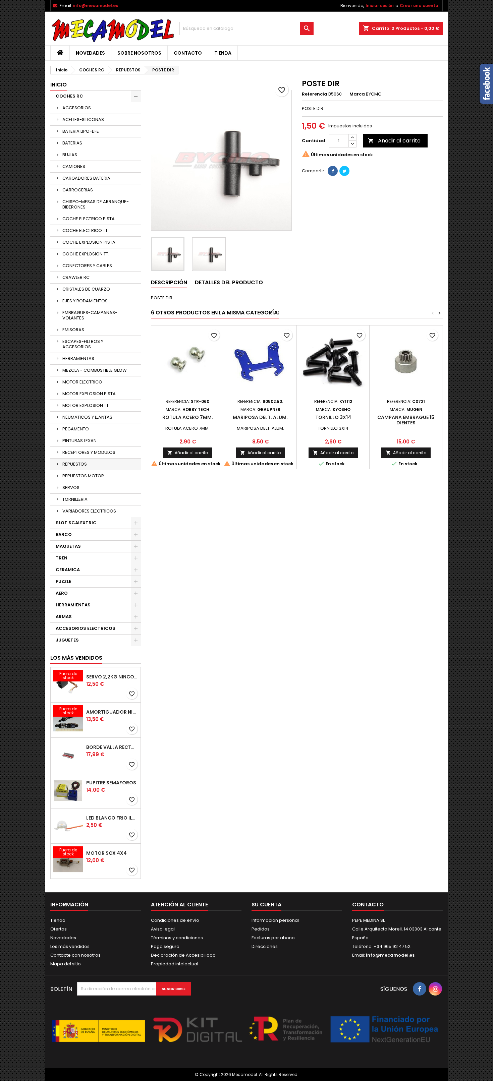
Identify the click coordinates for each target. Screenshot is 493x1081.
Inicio (58, 84)
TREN (61, 558)
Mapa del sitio (65, 964)
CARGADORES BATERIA (86, 178)
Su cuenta (266, 904)
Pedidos (261, 929)
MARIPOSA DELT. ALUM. (260, 417)
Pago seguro (165, 946)
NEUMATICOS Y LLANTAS (87, 417)
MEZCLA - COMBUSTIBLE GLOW (94, 370)
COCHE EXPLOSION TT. (85, 254)
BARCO (64, 534)
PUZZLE (63, 581)
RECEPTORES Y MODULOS (88, 452)
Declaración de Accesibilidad (183, 955)
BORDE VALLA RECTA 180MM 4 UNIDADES (112, 747)
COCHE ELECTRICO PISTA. (89, 219)
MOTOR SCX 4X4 (106, 853)
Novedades (90, 53)
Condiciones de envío (175, 920)
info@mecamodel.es (95, 5)
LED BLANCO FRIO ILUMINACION (112, 818)
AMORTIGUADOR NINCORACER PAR (112, 712)
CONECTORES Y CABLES (87, 265)
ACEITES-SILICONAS (83, 119)
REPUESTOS (74, 464)
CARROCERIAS (77, 190)
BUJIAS (69, 155)
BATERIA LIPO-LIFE (80, 131)
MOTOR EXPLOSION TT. (86, 405)
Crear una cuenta (419, 5)
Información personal (275, 920)
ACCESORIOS (76, 108)
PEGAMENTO (75, 429)
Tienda (222, 53)
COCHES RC (69, 96)
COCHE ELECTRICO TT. (85, 230)
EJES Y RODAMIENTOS (85, 301)
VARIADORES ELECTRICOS (89, 511)
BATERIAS (72, 143)
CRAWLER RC (76, 277)
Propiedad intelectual (174, 964)
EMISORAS (73, 329)
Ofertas (58, 929)
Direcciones (265, 946)
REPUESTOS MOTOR (83, 476)
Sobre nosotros (139, 53)
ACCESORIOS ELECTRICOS (85, 628)
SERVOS (70, 487)
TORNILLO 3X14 (333, 417)
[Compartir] (333, 171)
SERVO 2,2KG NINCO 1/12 (112, 676)
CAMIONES (73, 166)
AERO (62, 593)
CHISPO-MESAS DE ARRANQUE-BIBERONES (95, 204)
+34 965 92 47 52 (391, 946)
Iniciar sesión (380, 5)
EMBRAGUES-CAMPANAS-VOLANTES (89, 315)
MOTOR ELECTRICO (82, 382)
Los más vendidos (76, 658)
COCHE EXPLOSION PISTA (88, 242)
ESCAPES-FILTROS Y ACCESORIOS (82, 344)
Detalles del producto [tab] (229, 282)
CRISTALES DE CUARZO (86, 289)
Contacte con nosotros (75, 955)
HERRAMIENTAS (78, 358)
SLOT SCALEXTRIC (76, 523)
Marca (357, 94)
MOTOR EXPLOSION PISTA (89, 394)
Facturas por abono (273, 938)
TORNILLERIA (75, 499)
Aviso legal (163, 929)
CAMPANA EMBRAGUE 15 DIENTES (405, 420)
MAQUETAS (68, 546)
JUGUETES (67, 640)
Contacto (188, 53)
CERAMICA (68, 569)
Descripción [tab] (169, 282)
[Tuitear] (344, 171)
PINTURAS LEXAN (79, 440)
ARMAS (64, 616)
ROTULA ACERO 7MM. (187, 417)
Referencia (314, 94)
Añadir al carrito (394, 140)
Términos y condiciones (177, 938)
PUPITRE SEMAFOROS (111, 782)
